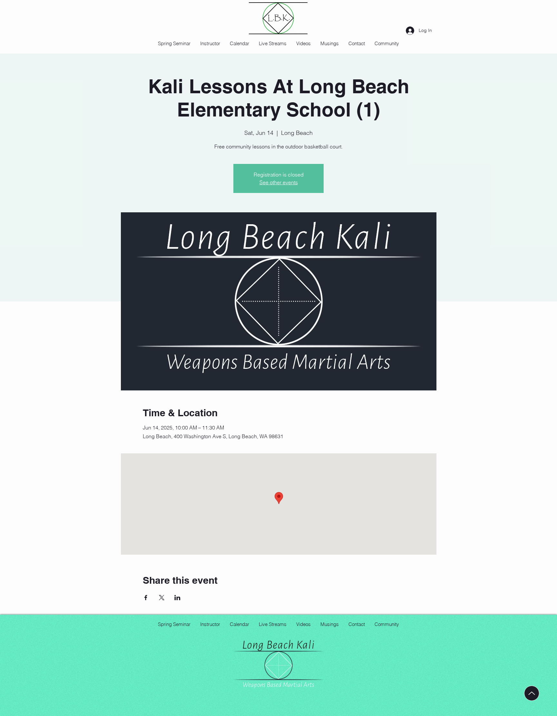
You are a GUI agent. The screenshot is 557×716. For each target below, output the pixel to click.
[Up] (531, 693)
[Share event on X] (162, 597)
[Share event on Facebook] (146, 597)
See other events (278, 182)
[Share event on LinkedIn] (177, 597)
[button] (303, 43)
